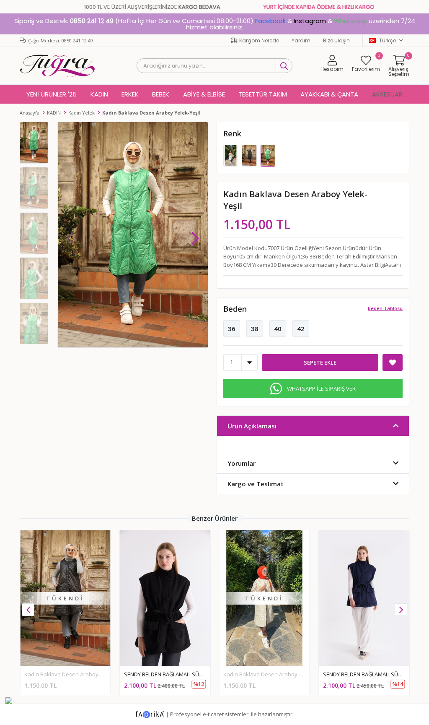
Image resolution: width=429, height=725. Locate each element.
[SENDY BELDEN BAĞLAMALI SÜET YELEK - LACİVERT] (364, 598)
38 (254, 328)
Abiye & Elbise (204, 94)
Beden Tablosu (385, 308)
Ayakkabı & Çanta (329, 94)
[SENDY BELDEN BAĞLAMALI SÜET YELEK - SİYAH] (165, 598)
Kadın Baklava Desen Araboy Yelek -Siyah (77, 674)
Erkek (130, 94)
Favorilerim (366, 63)
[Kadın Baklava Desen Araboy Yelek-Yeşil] (268, 155)
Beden (235, 309)
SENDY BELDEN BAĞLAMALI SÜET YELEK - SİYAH (182, 674)
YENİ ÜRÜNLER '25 (51, 94)
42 (301, 328)
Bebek (160, 94)
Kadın (99, 94)
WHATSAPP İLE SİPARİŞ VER (321, 388)
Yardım (301, 40)
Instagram (310, 20)
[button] (195, 234)
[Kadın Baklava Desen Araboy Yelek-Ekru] (231, 155)
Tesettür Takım (262, 94)
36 (231, 328)
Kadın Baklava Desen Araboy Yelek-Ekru (274, 674)
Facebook (270, 20)
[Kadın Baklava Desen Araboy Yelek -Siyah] (249, 155)
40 (278, 328)
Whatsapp (350, 20)
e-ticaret (213, 714)
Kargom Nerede (259, 40)
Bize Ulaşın (336, 40)
